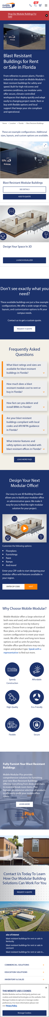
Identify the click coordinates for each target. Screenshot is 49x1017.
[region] (24, 1000)
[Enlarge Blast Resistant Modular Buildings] (45, 145)
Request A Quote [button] (24, 329)
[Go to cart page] (40, 5)
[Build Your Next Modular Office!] (24, 528)
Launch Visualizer (24, 260)
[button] (24, 159)
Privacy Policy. (11, 1006)
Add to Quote (24, 197)
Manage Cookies (24, 1013)
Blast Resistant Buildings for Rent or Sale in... (25, 952)
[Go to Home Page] (8, 5)
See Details (24, 189)
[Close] (46, 987)
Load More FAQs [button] (24, 460)
